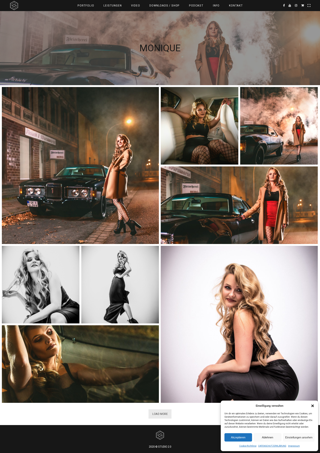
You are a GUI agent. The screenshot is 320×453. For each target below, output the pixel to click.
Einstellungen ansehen (298, 437)
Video (135, 5)
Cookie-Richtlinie (247, 446)
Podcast (196, 5)
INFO (216, 5)
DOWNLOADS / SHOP (164, 5)
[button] (312, 406)
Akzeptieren (238, 437)
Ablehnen (267, 437)
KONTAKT (236, 5)
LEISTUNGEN (113, 5)
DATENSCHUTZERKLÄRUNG (272, 446)
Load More (160, 413)
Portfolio (86, 5)
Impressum (294, 446)
